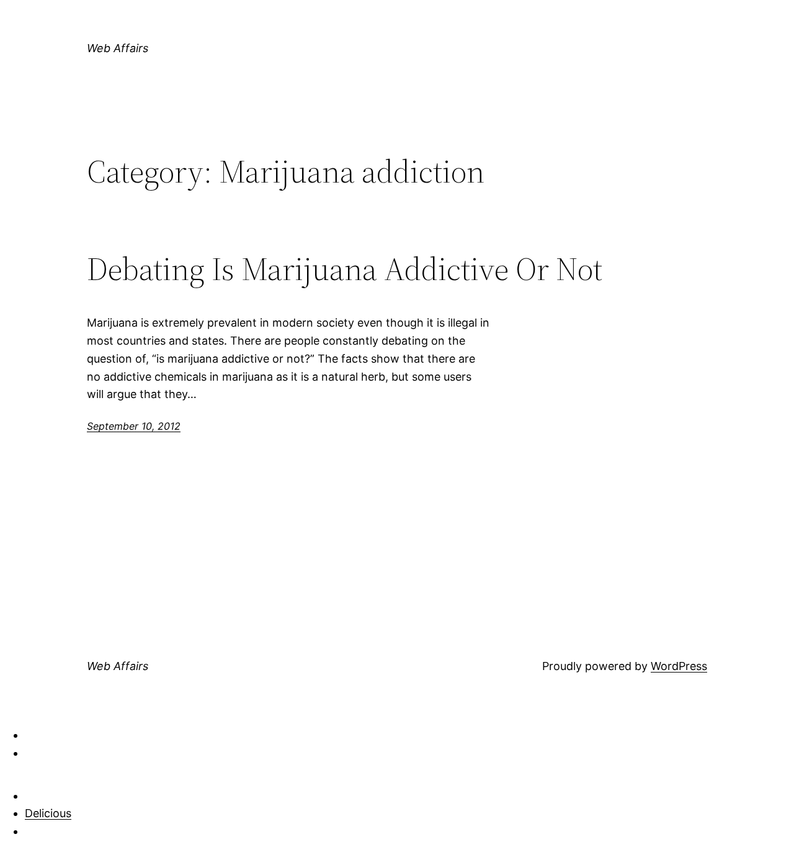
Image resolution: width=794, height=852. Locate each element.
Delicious (48, 813)
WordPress (679, 666)
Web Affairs (117, 48)
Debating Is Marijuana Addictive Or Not (344, 269)
